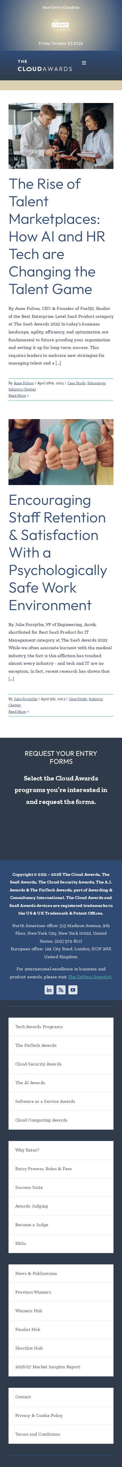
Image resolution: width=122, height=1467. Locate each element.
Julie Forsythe (25, 699)
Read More (17, 395)
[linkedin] (49, 989)
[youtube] (72, 989)
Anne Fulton (24, 383)
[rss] (61, 989)
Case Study (76, 383)
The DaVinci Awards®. (90, 976)
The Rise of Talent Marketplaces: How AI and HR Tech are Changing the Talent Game (57, 236)
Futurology (96, 383)
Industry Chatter (22, 389)
